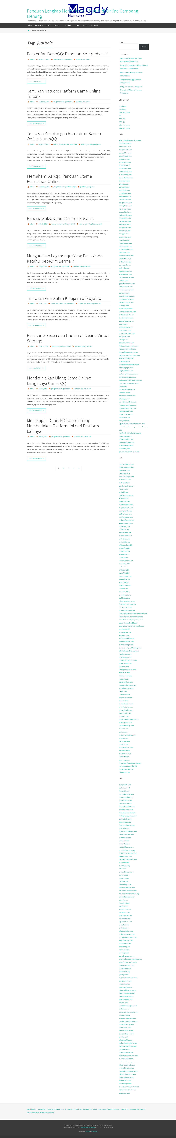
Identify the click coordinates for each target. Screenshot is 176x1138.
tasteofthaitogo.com (126, 965)
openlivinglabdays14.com (128, 623)
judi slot (34, 1109)
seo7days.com (124, 953)
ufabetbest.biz (124, 570)
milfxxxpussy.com (125, 722)
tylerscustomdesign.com (128, 831)
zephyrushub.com (125, 150)
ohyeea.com (123, 738)
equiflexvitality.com (126, 358)
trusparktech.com (125, 212)
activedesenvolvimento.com (129, 364)
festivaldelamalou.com (127, 813)
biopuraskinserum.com (127, 990)
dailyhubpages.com (126, 368)
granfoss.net (123, 1037)
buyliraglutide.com (126, 517)
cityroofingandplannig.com (129, 651)
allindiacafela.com (125, 1040)
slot (62, 59)
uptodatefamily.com (126, 725)
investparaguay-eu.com (127, 669)
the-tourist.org (124, 875)
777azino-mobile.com (126, 638)
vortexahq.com (124, 187)
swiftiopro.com (124, 252)
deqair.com (123, 691)
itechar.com (123, 489)
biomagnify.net (124, 772)
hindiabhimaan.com (126, 1077)
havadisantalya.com (126, 476)
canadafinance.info (126, 996)
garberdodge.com (125, 819)
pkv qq (142, 1109)
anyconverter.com (125, 915)
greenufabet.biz (124, 548)
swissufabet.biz (124, 542)
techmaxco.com (125, 262)
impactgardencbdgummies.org (130, 763)
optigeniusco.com (125, 202)
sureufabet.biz (124, 573)
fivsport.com (123, 701)
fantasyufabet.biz (125, 536)
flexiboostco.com (125, 143)
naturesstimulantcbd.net (128, 766)
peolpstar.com (124, 828)
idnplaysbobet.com (126, 371)
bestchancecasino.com (127, 396)
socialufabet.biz (124, 564)
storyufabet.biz (124, 579)
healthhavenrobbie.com (127, 349)
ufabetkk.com (124, 928)
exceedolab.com (125, 265)
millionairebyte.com (126, 445)
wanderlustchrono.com (127, 311)
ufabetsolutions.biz (126, 560)
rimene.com (123, 1003)
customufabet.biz (125, 576)
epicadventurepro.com (127, 296)
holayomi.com (124, 420)
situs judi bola (42, 1109)
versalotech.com (125, 259)
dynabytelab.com (125, 156)
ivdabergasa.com (125, 654)
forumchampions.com (127, 806)
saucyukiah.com (125, 785)
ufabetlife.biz (123, 557)
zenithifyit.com (124, 190)
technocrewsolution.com (128, 853)
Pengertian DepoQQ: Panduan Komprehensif (67, 53)
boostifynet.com (125, 218)
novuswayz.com (125, 231)
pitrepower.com (124, 1049)
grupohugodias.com (126, 688)
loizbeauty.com (124, 912)
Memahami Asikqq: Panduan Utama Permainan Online (59, 178)
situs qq (122, 122)
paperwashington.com (127, 389)
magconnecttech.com (127, 333)
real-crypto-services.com (128, 660)
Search (121, 42)
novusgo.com (124, 305)
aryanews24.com (125, 632)
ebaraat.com (123, 498)
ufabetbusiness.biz (125, 545)
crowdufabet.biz (125, 595)
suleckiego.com (124, 1093)
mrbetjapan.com (125, 943)
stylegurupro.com (125, 274)
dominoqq (122, 106)
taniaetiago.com (125, 754)
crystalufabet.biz (125, 585)
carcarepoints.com (126, 682)
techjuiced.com (124, 501)
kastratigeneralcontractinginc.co (131, 617)
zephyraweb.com (125, 196)
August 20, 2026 (44, 102)
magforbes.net (124, 862)
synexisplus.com (125, 162)
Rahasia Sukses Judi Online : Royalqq (60, 218)
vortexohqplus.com (126, 249)
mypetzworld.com (125, 663)
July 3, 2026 (43, 266)
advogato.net (124, 878)
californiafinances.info (127, 993)
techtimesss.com (125, 837)
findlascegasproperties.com (129, 346)
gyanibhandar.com (126, 523)
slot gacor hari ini (119, 1109)
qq (120, 115)
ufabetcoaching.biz (126, 439)
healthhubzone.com (126, 495)
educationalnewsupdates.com (130, 140)
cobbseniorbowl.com (126, 641)
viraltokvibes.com (125, 856)
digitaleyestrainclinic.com (128, 1055)
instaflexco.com (124, 240)
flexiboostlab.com (125, 246)
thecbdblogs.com (125, 1083)
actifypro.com (124, 234)
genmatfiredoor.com (126, 343)
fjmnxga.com (124, 974)
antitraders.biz (124, 629)
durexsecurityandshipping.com (130, 648)
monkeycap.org (124, 866)
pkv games (57, 59)
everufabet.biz (124, 592)
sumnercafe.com (125, 713)
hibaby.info (123, 386)
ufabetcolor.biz (124, 551)
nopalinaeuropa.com (126, 769)
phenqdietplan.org (125, 710)
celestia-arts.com (125, 803)
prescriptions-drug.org (127, 850)
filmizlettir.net (124, 791)
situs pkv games (124, 112)
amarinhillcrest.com (126, 872)
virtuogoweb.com (125, 511)
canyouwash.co (124, 473)
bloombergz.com (125, 884)
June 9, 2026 (43, 389)
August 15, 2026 (44, 187)
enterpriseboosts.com (127, 887)
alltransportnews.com (127, 601)
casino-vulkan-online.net (128, 1046)
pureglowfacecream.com (128, 937)
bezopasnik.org (124, 971)
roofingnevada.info (126, 411)
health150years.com (126, 847)
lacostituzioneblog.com (127, 735)
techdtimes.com (125, 480)
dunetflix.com (124, 716)
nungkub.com (124, 744)
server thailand (107, 1109)
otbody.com (123, 900)
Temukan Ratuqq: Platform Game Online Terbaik (64, 93)
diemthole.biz (124, 925)
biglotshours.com (125, 514)
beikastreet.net (124, 788)
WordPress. (94, 1132)
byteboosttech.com (126, 504)
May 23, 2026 (43, 437)
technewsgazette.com (127, 934)
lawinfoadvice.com (126, 707)
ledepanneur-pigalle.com (128, 1006)
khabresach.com (125, 1080)
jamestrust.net (124, 903)
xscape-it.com (124, 635)
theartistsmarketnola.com (128, 1012)
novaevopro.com (125, 209)
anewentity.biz (124, 946)
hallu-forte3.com (125, 1027)
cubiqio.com (123, 280)
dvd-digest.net (124, 1009)
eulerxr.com (123, 324)
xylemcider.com (124, 750)
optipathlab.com (125, 153)
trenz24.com (123, 906)
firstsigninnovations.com (128, 816)
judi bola (79, 59)
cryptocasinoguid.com (127, 610)
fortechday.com (124, 448)
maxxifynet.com (125, 168)
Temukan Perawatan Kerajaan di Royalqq (64, 298)
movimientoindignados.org (129, 719)
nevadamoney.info (125, 999)
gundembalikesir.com (126, 486)
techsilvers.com (124, 694)
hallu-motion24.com (126, 1031)
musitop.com (124, 729)
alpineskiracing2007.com (128, 1043)
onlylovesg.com (124, 361)
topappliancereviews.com (128, 1071)
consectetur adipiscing (88, 1127)
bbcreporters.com (125, 607)
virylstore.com (124, 841)
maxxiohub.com (125, 193)
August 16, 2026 (44, 144)
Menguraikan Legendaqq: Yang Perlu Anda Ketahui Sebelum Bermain (64, 258)
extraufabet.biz (124, 554)
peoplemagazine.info (126, 467)
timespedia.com (125, 918)
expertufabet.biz (125, 533)
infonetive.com (124, 984)
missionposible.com (126, 1059)
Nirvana (87, 1132)
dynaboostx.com (125, 237)
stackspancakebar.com (127, 1018)
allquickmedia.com (126, 931)
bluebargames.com (126, 809)
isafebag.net (123, 881)
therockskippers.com (126, 1034)
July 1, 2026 (43, 304)
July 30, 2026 (43, 224)
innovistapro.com (125, 243)
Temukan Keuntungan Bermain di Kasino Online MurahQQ (64, 136)
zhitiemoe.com (124, 741)
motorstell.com (124, 844)
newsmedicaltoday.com (127, 408)
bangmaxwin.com (125, 981)
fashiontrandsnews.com (127, 604)
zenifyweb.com (124, 336)
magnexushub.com (126, 508)
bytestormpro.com (126, 308)
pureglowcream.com (126, 956)
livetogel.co (123, 339)
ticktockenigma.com (126, 321)
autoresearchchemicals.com (129, 1087)
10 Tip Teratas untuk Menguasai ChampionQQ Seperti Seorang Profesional (131, 90)
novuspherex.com (125, 206)
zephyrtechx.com (125, 224)
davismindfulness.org (126, 442)
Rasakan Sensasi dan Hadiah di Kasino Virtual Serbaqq (68, 338)
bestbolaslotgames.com (127, 377)
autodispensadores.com (127, 402)
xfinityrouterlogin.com (127, 1065)
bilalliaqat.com (124, 399)
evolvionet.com (124, 159)
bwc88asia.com (124, 673)
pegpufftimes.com (125, 800)
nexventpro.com (125, 221)
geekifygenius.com (125, 327)
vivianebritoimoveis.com (128, 859)
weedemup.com (124, 392)
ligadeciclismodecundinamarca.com (132, 424)
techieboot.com (124, 483)
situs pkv (122, 119)
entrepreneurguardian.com (129, 383)
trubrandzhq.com (125, 215)
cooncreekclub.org (125, 797)
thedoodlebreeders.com (127, 685)
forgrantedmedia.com (127, 825)
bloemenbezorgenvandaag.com (130, 959)
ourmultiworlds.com (126, 794)
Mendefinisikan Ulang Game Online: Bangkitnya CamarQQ (59, 380)
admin (32, 59)
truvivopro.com (124, 181)
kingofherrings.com (126, 940)
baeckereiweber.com (126, 464)
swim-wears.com (125, 822)
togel (74, 187)
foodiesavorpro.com (126, 290)
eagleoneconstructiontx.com (129, 355)
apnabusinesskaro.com (127, 1090)
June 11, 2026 (43, 346)
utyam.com (123, 732)
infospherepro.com (126, 287)
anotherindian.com (126, 747)
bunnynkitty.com (125, 968)
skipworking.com (125, 909)
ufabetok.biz (123, 588)
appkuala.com (124, 950)
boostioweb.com (125, 147)
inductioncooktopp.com (127, 405)
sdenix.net (122, 869)
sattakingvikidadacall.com (128, 374)
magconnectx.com (126, 414)
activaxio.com (124, 268)
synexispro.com (124, 417)
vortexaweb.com (125, 199)
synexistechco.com (126, 178)
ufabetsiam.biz (124, 539)
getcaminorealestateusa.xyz (129, 452)
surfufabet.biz (124, 567)
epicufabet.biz (124, 582)
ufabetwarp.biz (124, 526)
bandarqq (122, 109)
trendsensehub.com (126, 318)
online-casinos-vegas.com (128, 1062)
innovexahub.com (125, 171)
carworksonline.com (126, 834)
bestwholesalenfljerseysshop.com (131, 620)
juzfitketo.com (124, 757)
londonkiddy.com (125, 436)
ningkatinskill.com (125, 697)
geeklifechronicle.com (127, 283)
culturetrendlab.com (126, 315)
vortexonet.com (124, 165)
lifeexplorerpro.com (126, 302)
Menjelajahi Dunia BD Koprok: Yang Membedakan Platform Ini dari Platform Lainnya (63, 426)
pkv (28, 1109)
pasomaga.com (124, 760)
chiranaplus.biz (124, 1015)
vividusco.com (124, 184)
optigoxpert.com (125, 227)
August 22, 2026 (44, 59)
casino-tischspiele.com (127, 897)
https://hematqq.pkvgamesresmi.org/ (40, 1112)
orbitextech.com (125, 330)
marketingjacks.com (126, 1068)
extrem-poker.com (125, 676)
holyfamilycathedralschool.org (130, 433)
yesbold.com (123, 492)
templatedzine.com (126, 704)
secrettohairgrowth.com (128, 962)
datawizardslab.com (126, 277)
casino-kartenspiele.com (128, 890)
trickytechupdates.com (127, 1074)
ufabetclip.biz (124, 529)
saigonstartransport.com (128, 978)
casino (55, 144)
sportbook (68, 59)
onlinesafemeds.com (126, 520)
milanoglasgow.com (126, 1024)
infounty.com (124, 666)
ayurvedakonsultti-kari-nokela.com (131, 626)
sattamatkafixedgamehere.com (130, 380)
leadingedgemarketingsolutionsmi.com (133, 613)
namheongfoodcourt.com (128, 1021)
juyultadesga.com (125, 657)
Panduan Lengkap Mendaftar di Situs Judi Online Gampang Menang (82, 13)
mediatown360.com (126, 1052)
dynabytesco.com (125, 271)
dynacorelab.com (125, 175)
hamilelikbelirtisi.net (126, 255)
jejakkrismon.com (125, 922)
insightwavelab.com (126, 299)
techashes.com (124, 470)
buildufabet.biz (124, 598)
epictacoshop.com (125, 987)
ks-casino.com (124, 679)
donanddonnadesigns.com (128, 352)
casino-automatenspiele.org (129, 894)
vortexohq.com (124, 293)
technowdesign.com (126, 645)
